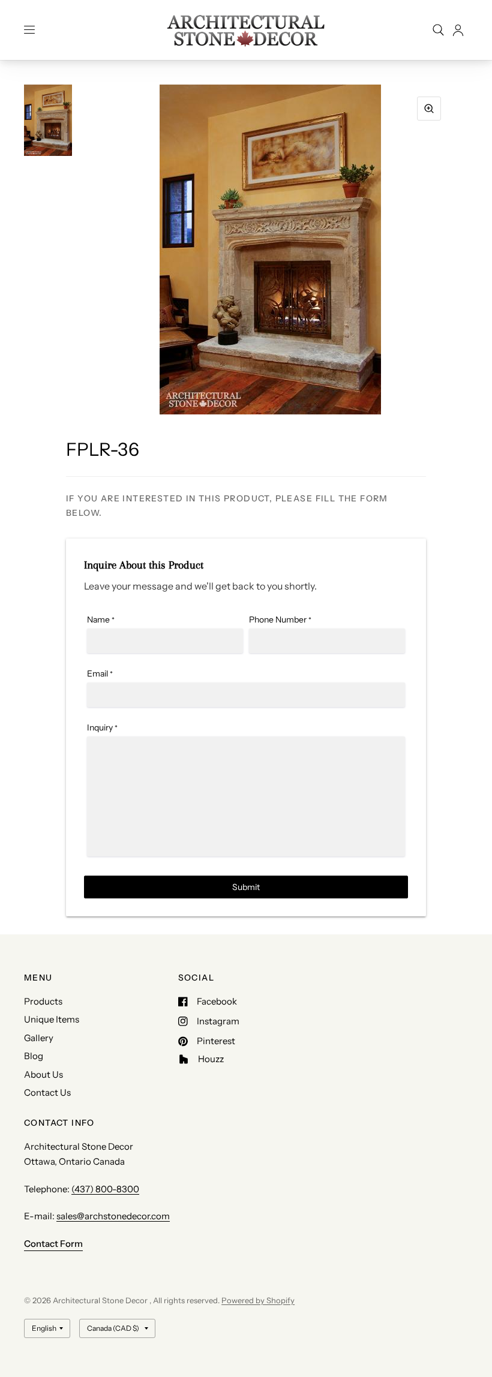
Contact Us (47, 1092)
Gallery (38, 1038)
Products (43, 1001)
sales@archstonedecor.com (113, 1216)
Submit (246, 887)
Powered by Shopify (258, 1300)
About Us (43, 1074)
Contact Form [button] (53, 1243)
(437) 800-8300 (105, 1189)
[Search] (438, 30)
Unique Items (51, 1019)
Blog (33, 1056)
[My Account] (458, 30)
